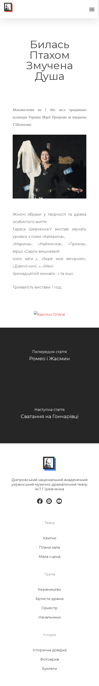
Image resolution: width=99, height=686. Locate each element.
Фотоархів (49, 659)
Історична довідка (50, 650)
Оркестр (49, 608)
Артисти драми (49, 598)
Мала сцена (49, 556)
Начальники (49, 617)
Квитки (49, 538)
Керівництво (49, 589)
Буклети (49, 668)
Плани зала (49, 547)
